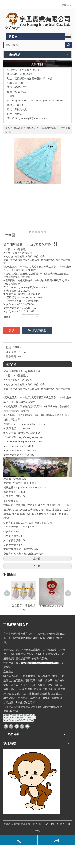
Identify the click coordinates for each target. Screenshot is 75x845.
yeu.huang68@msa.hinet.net (33, 118)
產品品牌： (12, 352)
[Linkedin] (16, 726)
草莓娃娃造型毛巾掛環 (51, 605)
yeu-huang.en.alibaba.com (20, 100)
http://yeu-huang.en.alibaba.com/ (24, 441)
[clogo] (37, 21)
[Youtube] (27, 726)
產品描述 (11, 364)
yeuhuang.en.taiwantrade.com (49, 100)
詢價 (11, 330)
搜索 (68, 45)
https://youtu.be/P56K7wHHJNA (19, 450)
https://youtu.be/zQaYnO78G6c (19, 446)
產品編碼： (12, 356)
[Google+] (11, 726)
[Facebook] (6, 726)
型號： (9, 347)
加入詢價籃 (39, 330)
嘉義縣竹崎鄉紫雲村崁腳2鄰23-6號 (33, 78)
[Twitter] (22, 726)
